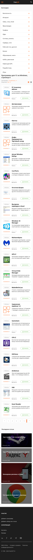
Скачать (26, 98)
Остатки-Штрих (18, 188)
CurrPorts (15, 171)
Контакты (4, 530)
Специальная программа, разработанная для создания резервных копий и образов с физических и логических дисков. (21, 357)
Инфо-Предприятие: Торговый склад (18, 139)
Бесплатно (14, 115)
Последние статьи (8, 429)
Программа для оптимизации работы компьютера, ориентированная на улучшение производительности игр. (21, 324)
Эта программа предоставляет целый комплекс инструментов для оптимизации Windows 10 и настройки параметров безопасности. (21, 226)
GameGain (15, 321)
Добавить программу (7, 518)
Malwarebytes (17, 237)
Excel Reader (16, 404)
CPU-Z (14, 337)
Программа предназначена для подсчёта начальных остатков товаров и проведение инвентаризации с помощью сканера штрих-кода (21, 190)
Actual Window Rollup (17, 155)
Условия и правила (15, 545)
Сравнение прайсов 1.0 (16, 305)
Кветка (14, 121)
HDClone (15, 354)
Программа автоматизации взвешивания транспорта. (21, 107)
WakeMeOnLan (17, 287)
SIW (13, 387)
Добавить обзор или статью (9, 521)
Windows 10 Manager (16, 222)
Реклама (3, 533)
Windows (6, 87)
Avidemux (15, 371)
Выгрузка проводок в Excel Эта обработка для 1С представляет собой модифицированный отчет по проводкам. (21, 209)
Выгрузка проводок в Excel (18, 205)
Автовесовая (17, 104)
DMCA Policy (4, 545)
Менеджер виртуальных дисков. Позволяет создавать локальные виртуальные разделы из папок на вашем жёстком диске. (21, 276)
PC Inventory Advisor (16, 88)
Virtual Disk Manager (16, 272)
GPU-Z (14, 254)
